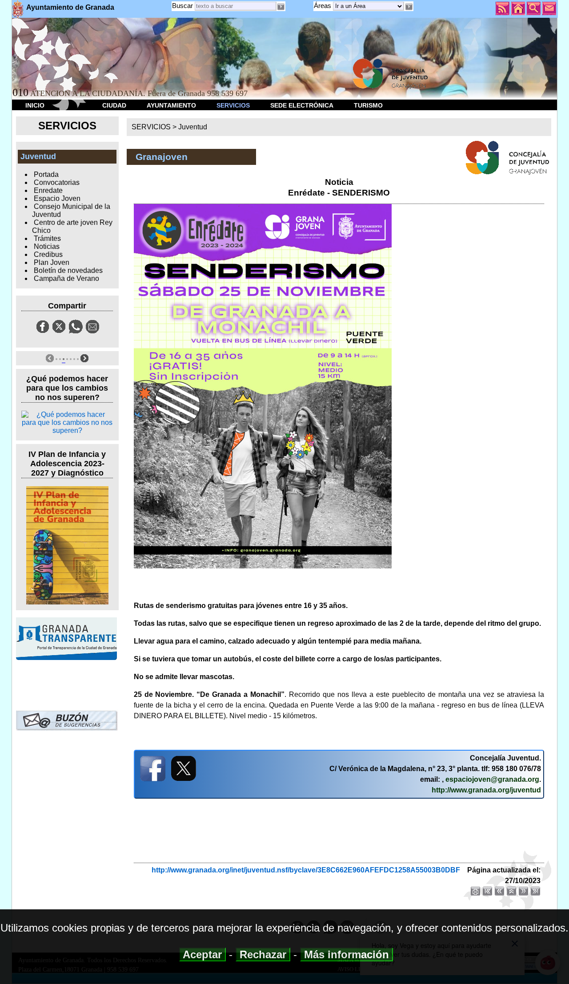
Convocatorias (57, 182)
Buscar (182, 5)
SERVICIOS (233, 105)
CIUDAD (114, 105)
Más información (346, 954)
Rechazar (262, 954)
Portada (46, 174)
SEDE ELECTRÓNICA (301, 105)
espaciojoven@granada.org (492, 779)
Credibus (48, 254)
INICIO (34, 105)
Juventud (192, 127)
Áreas (323, 5)
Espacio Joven (57, 198)
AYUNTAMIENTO (171, 105)
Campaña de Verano (66, 278)
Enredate (48, 190)
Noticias (47, 246)
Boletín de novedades (68, 270)
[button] (408, 7)
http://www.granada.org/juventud (486, 790)
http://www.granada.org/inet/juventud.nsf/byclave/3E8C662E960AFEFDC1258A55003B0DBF (306, 870)
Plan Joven (51, 262)
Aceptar (202, 954)
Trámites (47, 238)
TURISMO (368, 105)
